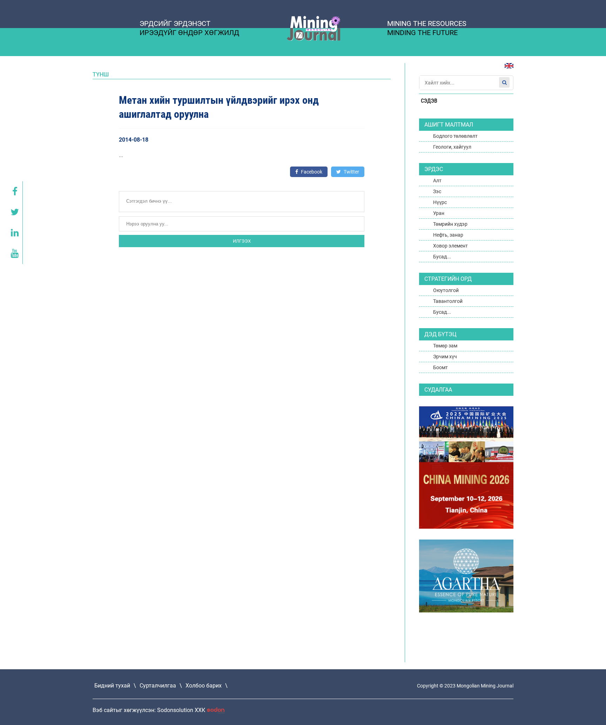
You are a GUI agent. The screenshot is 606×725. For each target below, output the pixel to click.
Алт (437, 180)
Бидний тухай (112, 685)
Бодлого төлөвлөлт (455, 136)
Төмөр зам (445, 345)
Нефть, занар (448, 235)
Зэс (437, 191)
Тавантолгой (448, 301)
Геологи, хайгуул (452, 147)
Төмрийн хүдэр (450, 224)
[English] (506, 69)
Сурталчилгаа (158, 685)
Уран (438, 213)
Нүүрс (440, 202)
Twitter (351, 172)
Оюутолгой (446, 290)
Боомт (440, 367)
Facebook (311, 172)
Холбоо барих (204, 685)
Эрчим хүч (445, 356)
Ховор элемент (450, 246)
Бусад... (442, 256)
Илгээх (242, 241)
